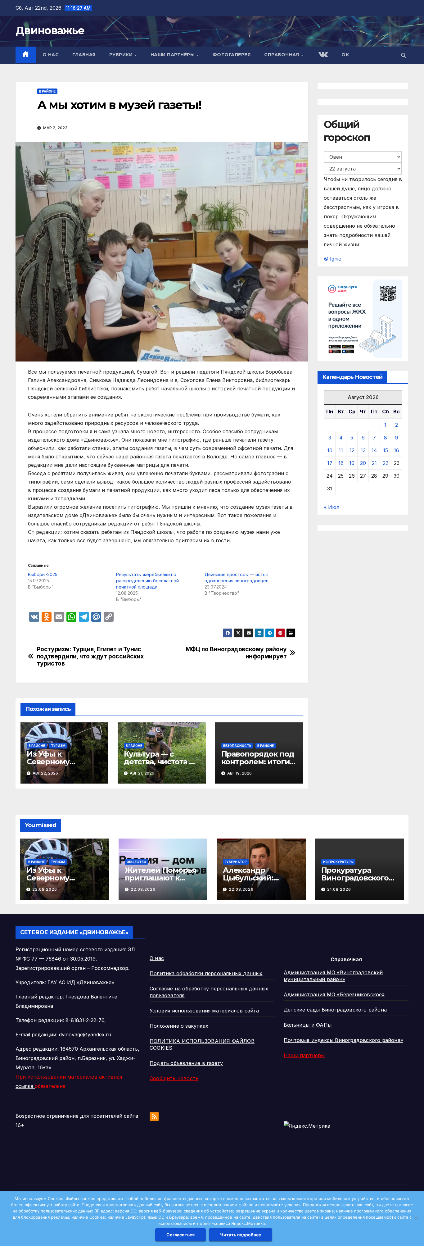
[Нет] (416, 1218)
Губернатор (236, 862)
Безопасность (237, 746)
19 (351, 463)
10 (329, 451)
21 (374, 463)
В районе (47, 91)
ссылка (25, 1086)
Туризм (58, 746)
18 (341, 463)
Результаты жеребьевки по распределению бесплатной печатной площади (147, 580)
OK (345, 54)
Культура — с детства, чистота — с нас (160, 761)
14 (374, 451)
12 (352, 451)
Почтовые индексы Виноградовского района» (343, 1040)
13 (363, 451)
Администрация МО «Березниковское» (334, 994)
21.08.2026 (339, 889)
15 (385, 451)
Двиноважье (50, 30)
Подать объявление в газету (186, 1063)
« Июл (331, 507)
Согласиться (180, 1234)
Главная (84, 54)
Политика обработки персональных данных (206, 973)
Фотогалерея (232, 54)
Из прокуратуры (338, 862)
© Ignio (332, 259)
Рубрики (121, 54)
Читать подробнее (240, 1234)
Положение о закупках (179, 1026)
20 (363, 463)
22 (385, 463)
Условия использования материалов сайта (204, 1010)
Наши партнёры (173, 54)
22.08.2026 (44, 889)
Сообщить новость (174, 1078)
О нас (51, 54)
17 (329, 463)
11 (341, 451)
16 (396, 451)
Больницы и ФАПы (308, 1025)
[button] (403, 55)
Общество (136, 862)
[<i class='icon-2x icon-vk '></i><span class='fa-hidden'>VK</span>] (322, 55)
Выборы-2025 (42, 574)
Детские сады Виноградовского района (335, 1010)
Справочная (282, 54)
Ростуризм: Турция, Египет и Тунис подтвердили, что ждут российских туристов (90, 656)
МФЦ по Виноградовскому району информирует (236, 653)
